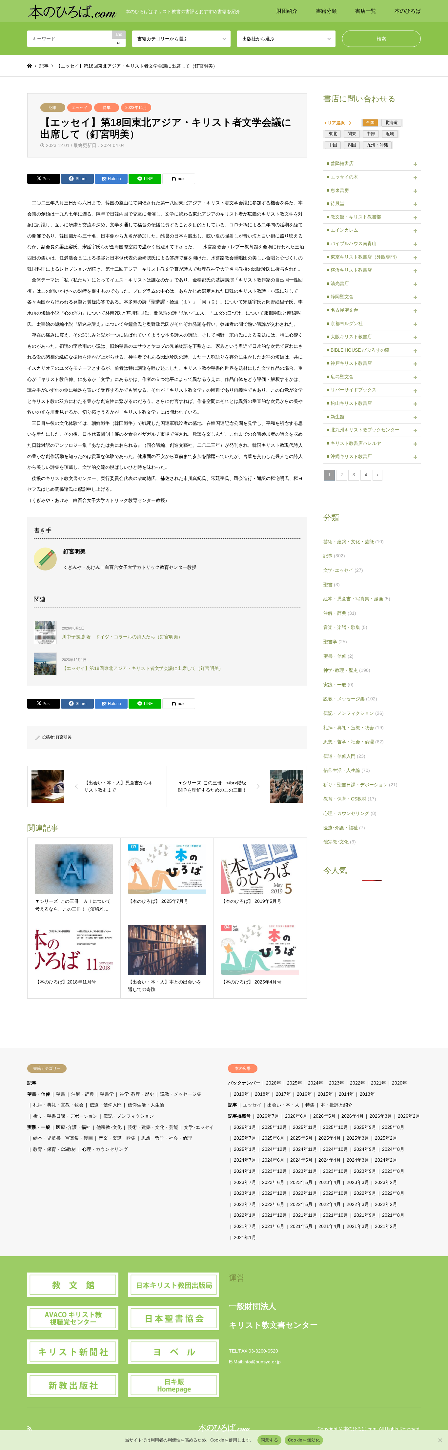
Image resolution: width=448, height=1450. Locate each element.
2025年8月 (393, 1127)
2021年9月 (365, 1215)
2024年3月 (358, 1160)
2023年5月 (301, 1182)
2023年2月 (386, 1182)
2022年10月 (335, 1193)
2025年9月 (365, 1127)
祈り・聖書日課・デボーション (360, 784)
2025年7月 (245, 1138)
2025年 (294, 1083)
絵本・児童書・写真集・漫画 (356, 598)
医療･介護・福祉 (344, 827)
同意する (269, 1439)
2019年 (241, 1094)
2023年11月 (136, 107)
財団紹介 (286, 11)
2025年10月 (335, 1127)
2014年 (346, 1094)
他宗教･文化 (339, 841)
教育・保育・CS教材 (349, 798)
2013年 (367, 1094)
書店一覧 (365, 11)
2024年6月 (273, 1160)
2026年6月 (296, 1116)
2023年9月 (365, 1171)
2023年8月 (393, 1171)
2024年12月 (274, 1149)
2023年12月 (274, 1171)
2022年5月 (301, 1204)
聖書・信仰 (338, 656)
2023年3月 (358, 1182)
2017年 (283, 1094)
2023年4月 (329, 1182)
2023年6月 (273, 1182)
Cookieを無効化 (304, 1439)
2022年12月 (274, 1193)
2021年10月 (335, 1215)
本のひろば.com (360, 1428)
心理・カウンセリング (350, 813)
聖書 (331, 584)
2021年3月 (358, 1226)
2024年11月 (305, 1149)
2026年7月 (268, 1116)
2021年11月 (305, 1215)
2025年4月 (329, 1138)
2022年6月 (273, 1204)
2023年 (336, 1083)
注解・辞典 (339, 613)
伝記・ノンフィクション (353, 713)
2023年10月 (335, 1171)
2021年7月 (245, 1226)
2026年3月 (381, 1116)
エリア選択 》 (340, 122)
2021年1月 (245, 1237)
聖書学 (335, 641)
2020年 (399, 1083)
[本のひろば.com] (72, 11)
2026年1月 (245, 1127)
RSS (29, 1428)
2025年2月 (386, 1138)
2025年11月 (305, 1127)
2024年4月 (329, 1160)
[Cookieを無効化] (440, 1440)
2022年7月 (245, 1204)
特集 (107, 107)
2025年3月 (358, 1138)
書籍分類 (326, 11)
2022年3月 (358, 1204)
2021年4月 (329, 1226)
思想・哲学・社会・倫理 (353, 741)
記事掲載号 (239, 1116)
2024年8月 (393, 1149)
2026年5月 (324, 1116)
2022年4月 (329, 1204)
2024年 (315, 1083)
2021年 (378, 1083)
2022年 (357, 1083)
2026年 (273, 1083)
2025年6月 (273, 1138)
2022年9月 (365, 1193)
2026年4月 (352, 1116)
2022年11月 (305, 1193)
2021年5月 (301, 1226)
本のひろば (408, 11)
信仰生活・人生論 (346, 770)
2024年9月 (365, 1149)
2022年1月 (245, 1215)
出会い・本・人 (283, 1105)
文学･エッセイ (343, 570)
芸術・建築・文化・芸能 (353, 541)
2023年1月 (245, 1193)
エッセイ (80, 107)
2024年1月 (245, 1171)
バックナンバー (244, 1083)
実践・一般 (338, 684)
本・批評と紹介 (336, 1105)
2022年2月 (386, 1204)
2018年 (262, 1094)
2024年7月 (245, 1160)
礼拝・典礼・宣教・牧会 (353, 727)
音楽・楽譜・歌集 (345, 627)
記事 (53, 107)
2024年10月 (335, 1149)
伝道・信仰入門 (344, 756)
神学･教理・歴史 (346, 670)
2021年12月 (274, 1215)
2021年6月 (273, 1226)
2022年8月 (393, 1193)
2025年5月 (301, 1138)
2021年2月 (386, 1226)
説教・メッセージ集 (350, 698)
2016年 (304, 1094)
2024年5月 (301, 1160)
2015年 (325, 1094)
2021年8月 (393, 1215)
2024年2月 (386, 1160)
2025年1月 (245, 1149)
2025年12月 (274, 1127)
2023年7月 (245, 1182)
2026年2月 (409, 1116)
